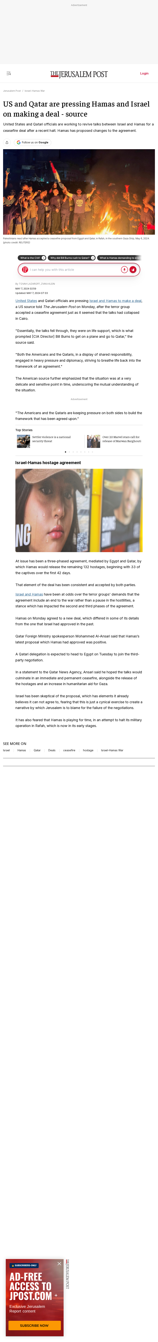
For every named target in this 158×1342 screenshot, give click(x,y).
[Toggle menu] (8, 73)
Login (144, 73)
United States (26, 301)
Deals (51, 750)
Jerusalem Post (12, 90)
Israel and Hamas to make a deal (115, 301)
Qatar (37, 750)
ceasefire (69, 750)
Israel (6, 750)
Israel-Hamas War (35, 90)
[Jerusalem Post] (79, 75)
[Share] (7, 142)
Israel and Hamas (29, 594)
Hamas (22, 750)
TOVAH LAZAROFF (29, 283)
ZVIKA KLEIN (48, 283)
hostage (88, 750)
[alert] (35, 1297)
